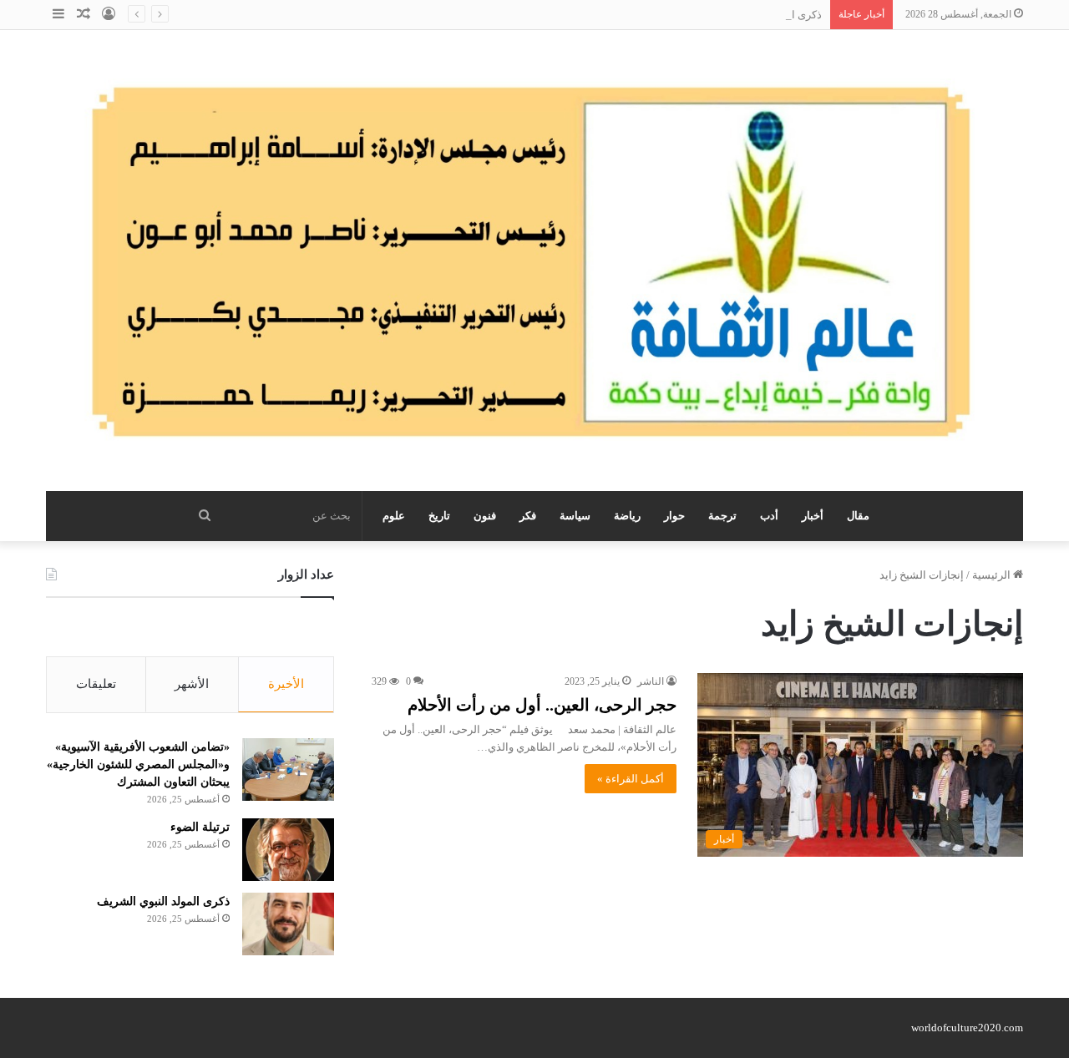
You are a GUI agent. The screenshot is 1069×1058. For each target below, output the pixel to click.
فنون (485, 515)
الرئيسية (992, 575)
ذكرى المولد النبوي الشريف (759, 14)
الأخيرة (286, 684)
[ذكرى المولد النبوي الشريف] (288, 924)
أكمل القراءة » (630, 778)
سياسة (575, 515)
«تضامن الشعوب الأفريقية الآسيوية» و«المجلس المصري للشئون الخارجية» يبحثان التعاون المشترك (138, 764)
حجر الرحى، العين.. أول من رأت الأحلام (542, 705)
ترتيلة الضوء (200, 827)
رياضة (627, 515)
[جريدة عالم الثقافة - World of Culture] (534, 260)
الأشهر (192, 684)
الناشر (650, 681)
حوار (674, 515)
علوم (394, 515)
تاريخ (439, 515)
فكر (527, 515)
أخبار (812, 515)
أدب (769, 515)
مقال (858, 515)
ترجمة (722, 515)
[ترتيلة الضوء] (288, 849)
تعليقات (96, 684)
